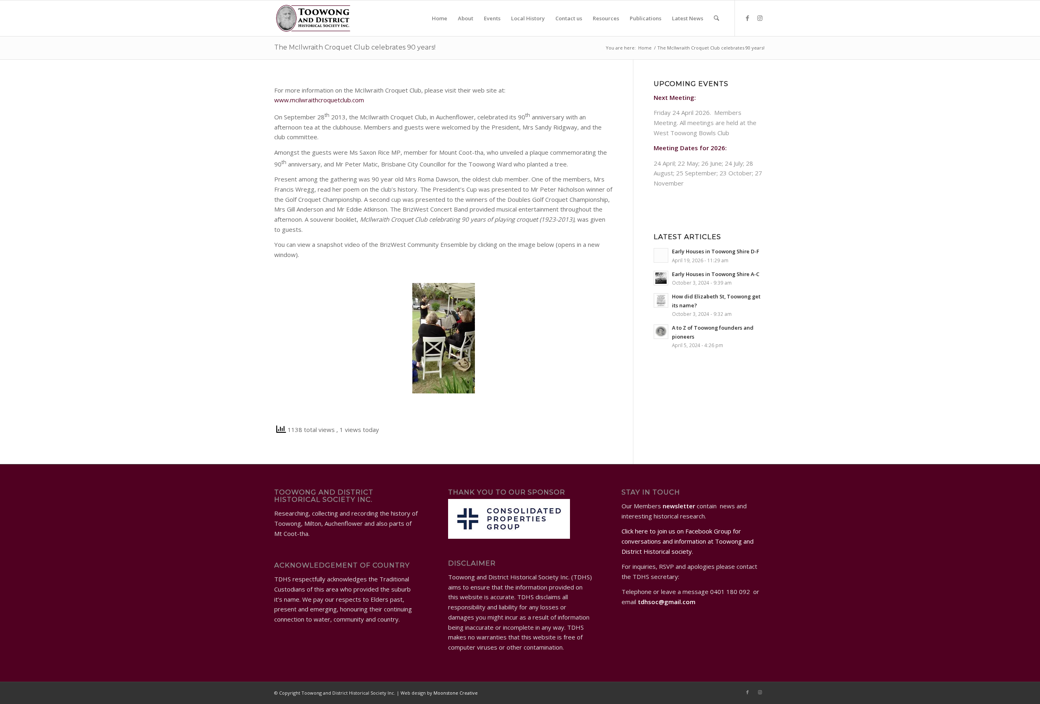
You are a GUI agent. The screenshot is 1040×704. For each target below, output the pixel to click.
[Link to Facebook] (747, 18)
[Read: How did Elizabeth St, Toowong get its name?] (661, 300)
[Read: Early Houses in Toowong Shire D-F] (661, 255)
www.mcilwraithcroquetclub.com (319, 100)
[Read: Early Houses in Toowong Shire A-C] (661, 278)
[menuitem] (440, 18)
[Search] (716, 18)
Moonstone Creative (455, 693)
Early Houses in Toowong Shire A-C (715, 274)
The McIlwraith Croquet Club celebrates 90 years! (355, 47)
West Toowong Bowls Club (691, 133)
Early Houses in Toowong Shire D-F (715, 251)
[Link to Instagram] (760, 18)
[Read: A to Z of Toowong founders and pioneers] (661, 331)
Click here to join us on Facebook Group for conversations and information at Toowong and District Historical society (688, 541)
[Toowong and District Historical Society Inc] (313, 18)
